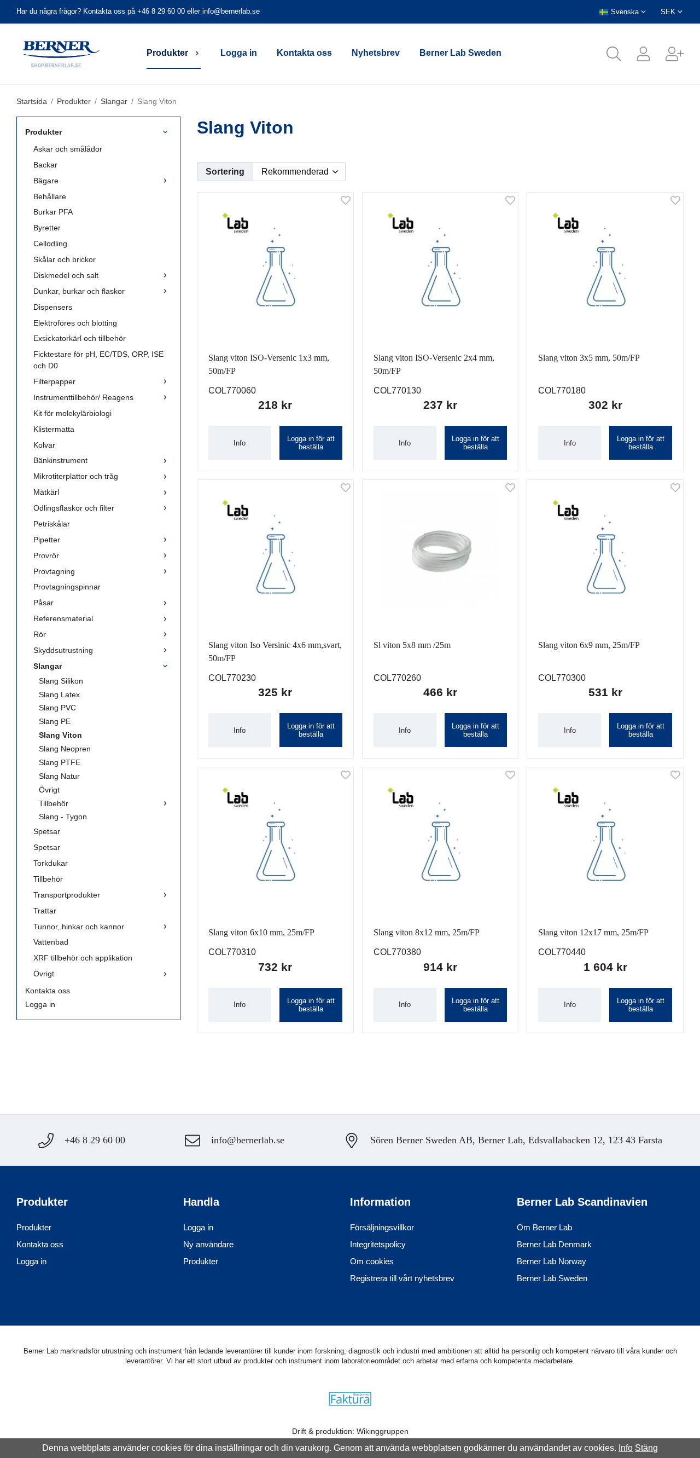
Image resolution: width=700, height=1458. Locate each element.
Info (240, 443)
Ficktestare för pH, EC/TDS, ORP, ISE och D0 (98, 360)
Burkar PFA (53, 211)
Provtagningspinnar (67, 586)
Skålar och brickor (64, 259)
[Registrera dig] (667, 54)
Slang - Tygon (63, 816)
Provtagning (54, 571)
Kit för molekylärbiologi (72, 413)
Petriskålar (51, 523)
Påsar (43, 602)
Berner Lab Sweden (460, 52)
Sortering (225, 171)
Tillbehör (53, 803)
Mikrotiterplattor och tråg (75, 476)
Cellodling (50, 243)
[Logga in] (636, 54)
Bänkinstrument (60, 460)
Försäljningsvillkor (382, 1227)
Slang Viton (60, 735)
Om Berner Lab (544, 1227)
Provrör (46, 555)
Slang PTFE (59, 762)
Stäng (646, 1448)
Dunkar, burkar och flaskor (79, 291)
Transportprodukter (66, 894)
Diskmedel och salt (65, 275)
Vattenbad (50, 942)
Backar (45, 164)
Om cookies (372, 1261)
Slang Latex (59, 694)
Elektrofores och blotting (75, 323)
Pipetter (46, 539)
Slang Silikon (61, 680)
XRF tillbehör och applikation (82, 957)
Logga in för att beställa (311, 443)
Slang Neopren (65, 748)
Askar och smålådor (67, 148)
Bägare (46, 180)
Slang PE (55, 721)
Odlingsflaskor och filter (73, 508)
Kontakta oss (304, 52)
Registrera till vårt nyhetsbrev (402, 1278)
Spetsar (46, 831)
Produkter (167, 52)
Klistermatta (53, 429)
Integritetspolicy (378, 1244)
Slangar (47, 666)
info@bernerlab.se (231, 11)
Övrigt (49, 789)
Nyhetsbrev (376, 52)
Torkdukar (50, 863)
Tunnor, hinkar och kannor (78, 926)
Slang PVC (57, 707)
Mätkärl (46, 492)
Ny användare (208, 1244)
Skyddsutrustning (63, 650)
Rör (39, 634)
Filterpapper (54, 381)
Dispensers (52, 307)
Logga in (238, 52)
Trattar (44, 910)
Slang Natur (59, 776)
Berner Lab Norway (551, 1261)
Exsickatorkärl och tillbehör (79, 338)
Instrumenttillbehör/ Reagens (83, 397)
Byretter (47, 227)
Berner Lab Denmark (554, 1244)
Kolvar (44, 445)
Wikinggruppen (383, 1431)
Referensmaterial (63, 618)
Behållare (49, 196)
